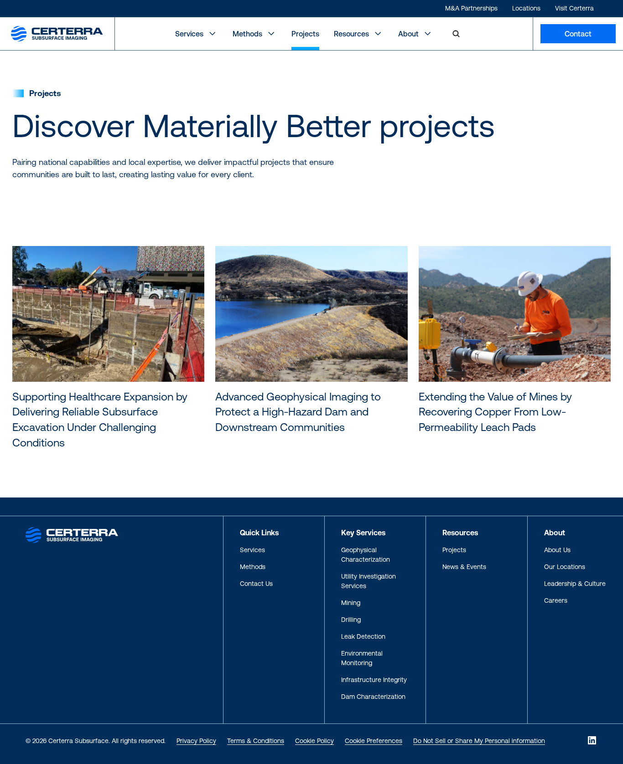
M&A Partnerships (471, 8)
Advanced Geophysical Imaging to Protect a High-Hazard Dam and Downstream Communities (298, 411)
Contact (578, 34)
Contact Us (256, 583)
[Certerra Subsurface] (72, 534)
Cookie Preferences (373, 740)
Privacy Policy (196, 740)
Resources (351, 34)
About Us (557, 550)
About (408, 34)
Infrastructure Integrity (374, 679)
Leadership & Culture (575, 583)
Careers (555, 600)
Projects (305, 34)
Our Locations (564, 566)
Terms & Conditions (255, 740)
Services (189, 34)
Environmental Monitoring (362, 658)
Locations (526, 8)
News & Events (464, 566)
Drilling (351, 619)
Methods (247, 34)
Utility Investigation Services (368, 581)
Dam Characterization (373, 696)
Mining (350, 602)
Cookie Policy (314, 740)
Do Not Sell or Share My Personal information (479, 740)
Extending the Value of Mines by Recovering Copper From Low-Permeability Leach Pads (495, 411)
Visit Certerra (574, 8)
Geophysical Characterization (365, 554)
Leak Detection (363, 636)
